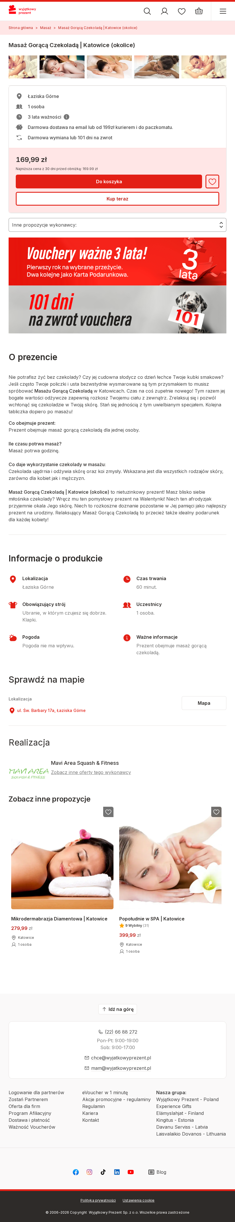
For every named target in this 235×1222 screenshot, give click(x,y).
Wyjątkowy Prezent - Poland (187, 1099)
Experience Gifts (173, 1106)
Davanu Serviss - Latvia (182, 1127)
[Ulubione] (182, 11)
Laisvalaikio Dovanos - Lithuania (191, 1134)
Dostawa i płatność (29, 1120)
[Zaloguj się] (164, 11)
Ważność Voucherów (32, 1127)
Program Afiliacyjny (30, 1113)
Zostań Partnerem (28, 1099)
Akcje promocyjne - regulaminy (116, 1099)
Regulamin (93, 1106)
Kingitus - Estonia (175, 1120)
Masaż (46, 28)
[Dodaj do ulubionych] (212, 181)
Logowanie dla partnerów (36, 1092)
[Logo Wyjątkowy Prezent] (25, 11)
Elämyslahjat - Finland (180, 1113)
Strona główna (21, 28)
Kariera (90, 1113)
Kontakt (90, 1120)
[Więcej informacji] (66, 116)
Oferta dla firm (24, 1106)
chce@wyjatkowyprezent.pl (121, 1058)
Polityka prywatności (98, 1200)
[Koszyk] (199, 11)
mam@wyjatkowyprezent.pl (121, 1068)
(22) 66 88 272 (121, 1032)
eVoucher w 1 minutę (105, 1092)
